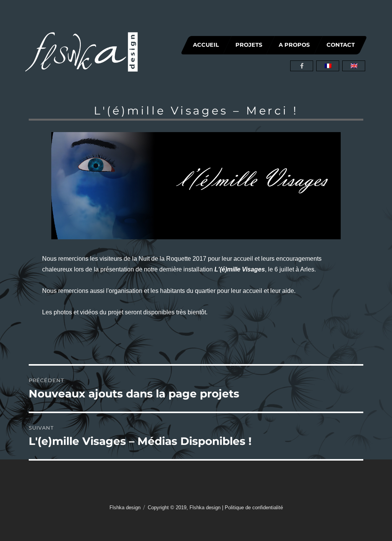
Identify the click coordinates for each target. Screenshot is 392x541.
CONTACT (341, 44)
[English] (353, 65)
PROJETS (249, 44)
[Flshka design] (81, 51)
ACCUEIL (206, 44)
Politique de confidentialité (254, 507)
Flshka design (124, 507)
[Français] (327, 65)
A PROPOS (294, 44)
